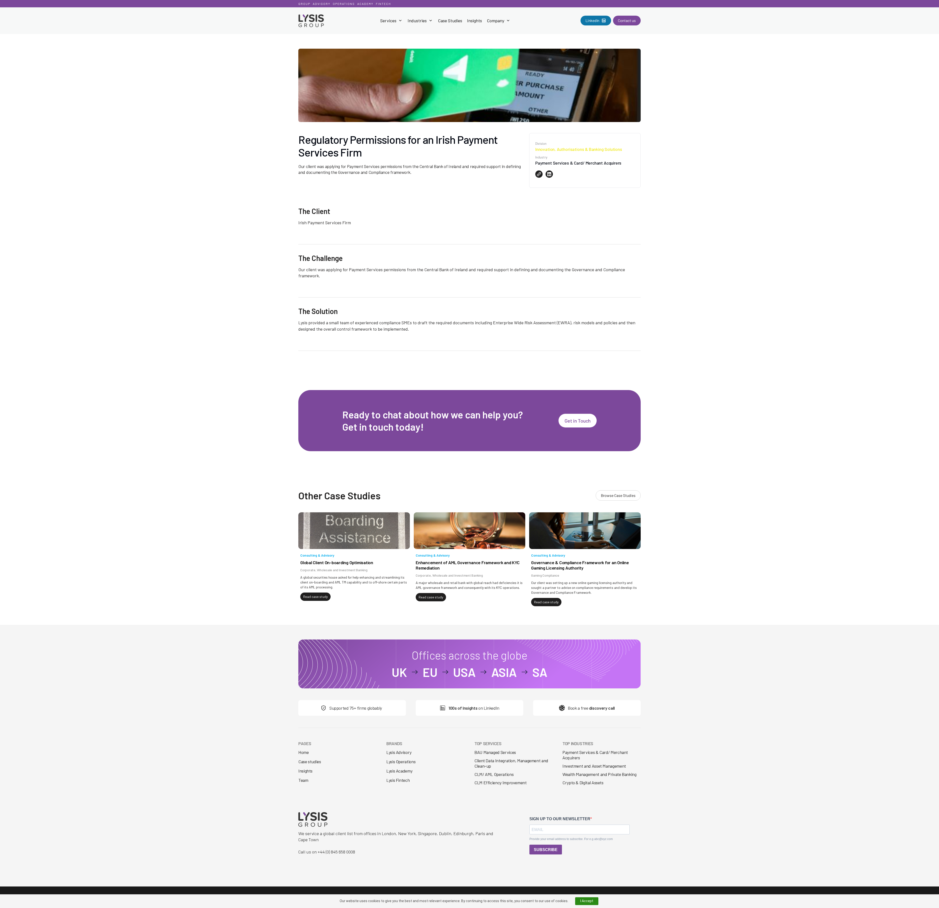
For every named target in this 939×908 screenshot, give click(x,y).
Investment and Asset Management (594, 766)
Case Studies (450, 20)
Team (303, 780)
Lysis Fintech (398, 780)
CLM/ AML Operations (494, 774)
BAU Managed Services (495, 752)
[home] (322, 21)
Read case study (315, 596)
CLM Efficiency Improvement (500, 782)
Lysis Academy (399, 770)
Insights (474, 20)
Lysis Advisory (399, 752)
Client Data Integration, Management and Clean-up (511, 763)
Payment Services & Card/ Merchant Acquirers (595, 755)
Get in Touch (578, 421)
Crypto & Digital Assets (583, 782)
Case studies (309, 761)
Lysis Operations (400, 761)
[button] (391, 20)
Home (303, 752)
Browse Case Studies (618, 495)
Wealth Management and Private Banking (599, 774)
